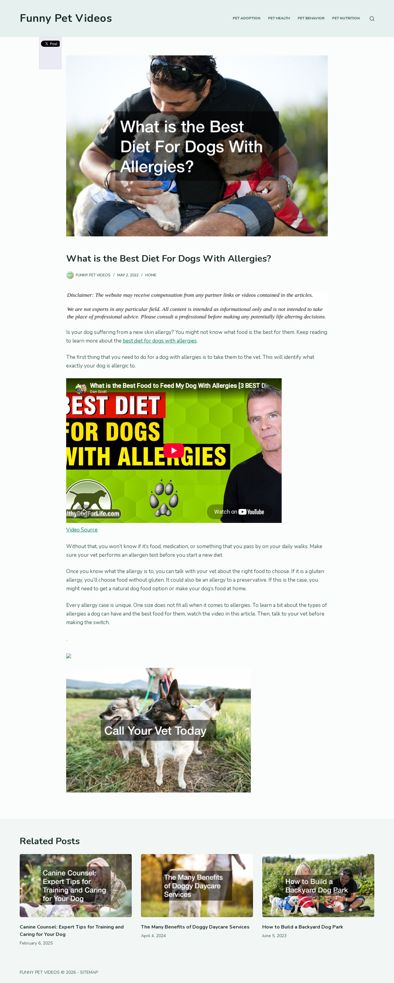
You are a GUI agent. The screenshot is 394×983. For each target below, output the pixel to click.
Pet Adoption (246, 18)
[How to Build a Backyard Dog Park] (318, 885)
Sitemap (89, 972)
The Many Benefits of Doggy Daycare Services (195, 927)
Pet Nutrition (346, 18)
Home (150, 275)
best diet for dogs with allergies (160, 340)
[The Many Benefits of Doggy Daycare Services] (197, 885)
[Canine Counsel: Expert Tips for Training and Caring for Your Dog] (76, 885)
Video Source (82, 529)
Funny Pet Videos (66, 18)
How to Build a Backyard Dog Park (302, 927)
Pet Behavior (311, 18)
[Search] (372, 18)
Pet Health (279, 18)
